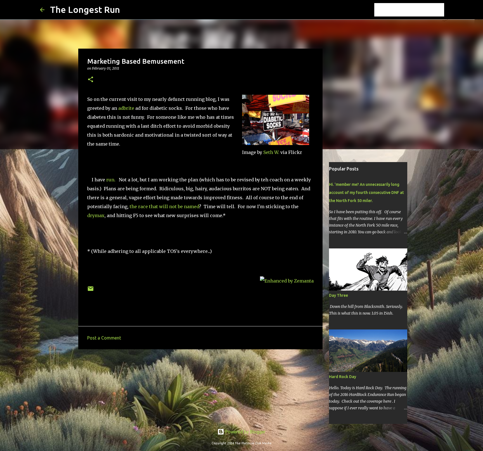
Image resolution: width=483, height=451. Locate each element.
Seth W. (271, 152)
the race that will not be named (164, 206)
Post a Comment (104, 337)
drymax (96, 215)
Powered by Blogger (245, 431)
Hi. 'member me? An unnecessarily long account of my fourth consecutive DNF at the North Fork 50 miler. (366, 192)
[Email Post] (90, 291)
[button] (90, 80)
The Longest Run (85, 9)
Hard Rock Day (342, 376)
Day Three (338, 295)
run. (111, 179)
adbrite (126, 108)
